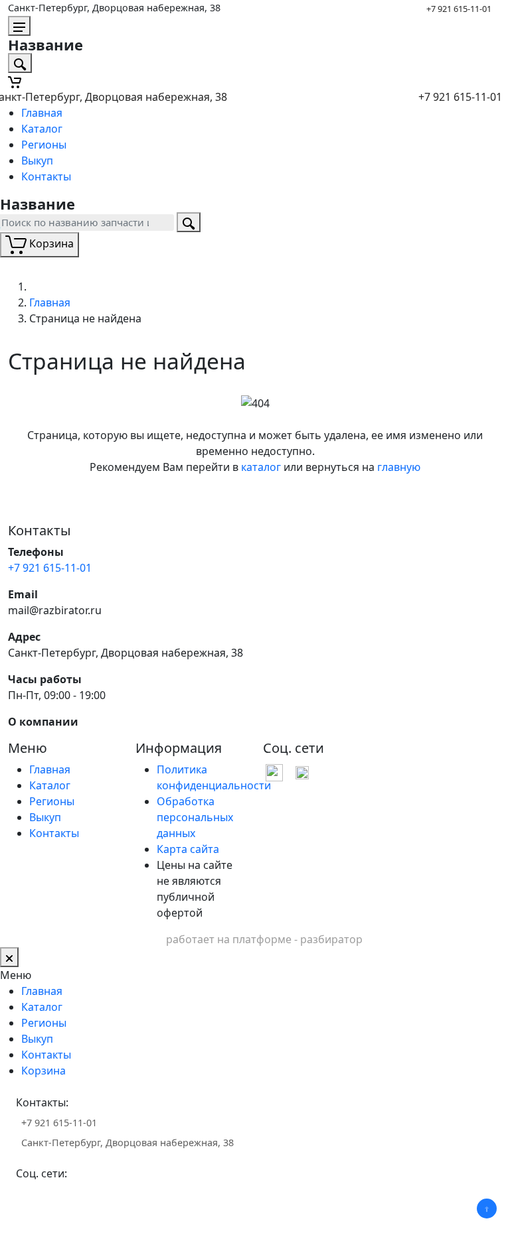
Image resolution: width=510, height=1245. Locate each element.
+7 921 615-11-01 (458, 9)
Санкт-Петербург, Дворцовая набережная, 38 (114, 7)
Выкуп (37, 160)
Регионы (43, 144)
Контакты (46, 176)
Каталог (41, 128)
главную (398, 467)
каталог (261, 467)
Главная (41, 112)
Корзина (43, 1070)
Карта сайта (188, 849)
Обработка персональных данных (195, 817)
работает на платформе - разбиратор (264, 939)
